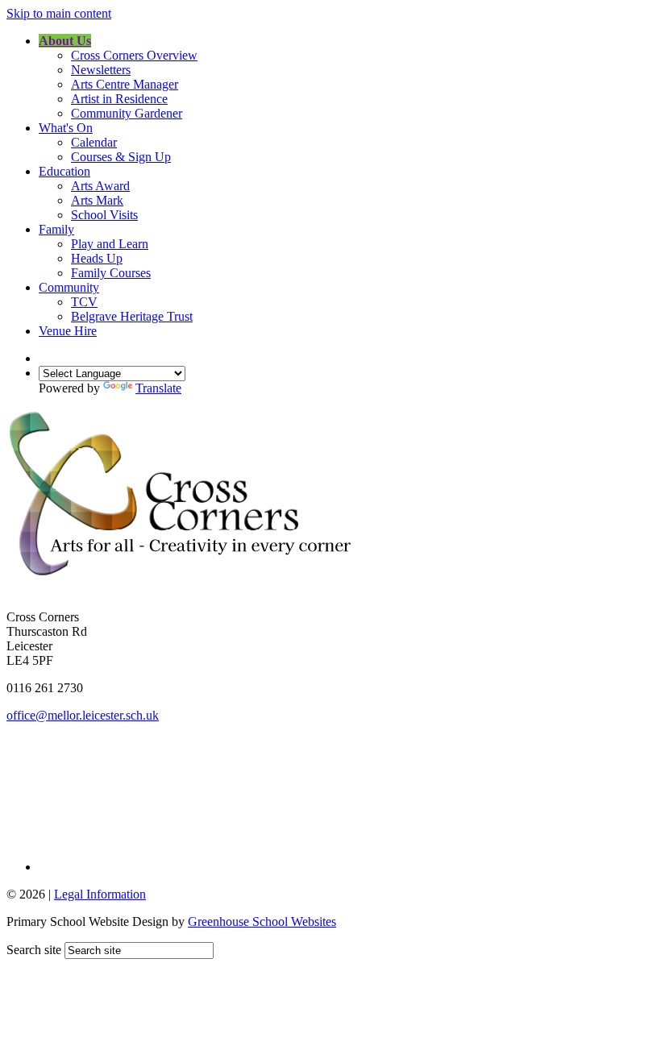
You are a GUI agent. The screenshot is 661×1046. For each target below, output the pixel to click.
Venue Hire (68, 331)
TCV (84, 302)
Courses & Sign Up (121, 157)
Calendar (94, 142)
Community (69, 287)
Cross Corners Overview (134, 55)
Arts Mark (97, 200)
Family (56, 229)
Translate (158, 388)
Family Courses (111, 273)
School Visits (104, 215)
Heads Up (97, 258)
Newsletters (101, 70)
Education (64, 171)
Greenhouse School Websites (262, 921)
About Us (65, 41)
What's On (66, 128)
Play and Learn (109, 244)
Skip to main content (58, 13)
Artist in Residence (119, 99)
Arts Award (100, 186)
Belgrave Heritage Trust (132, 316)
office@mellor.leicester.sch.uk (82, 715)
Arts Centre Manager (124, 84)
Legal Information (100, 894)
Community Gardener (126, 113)
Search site (33, 950)
